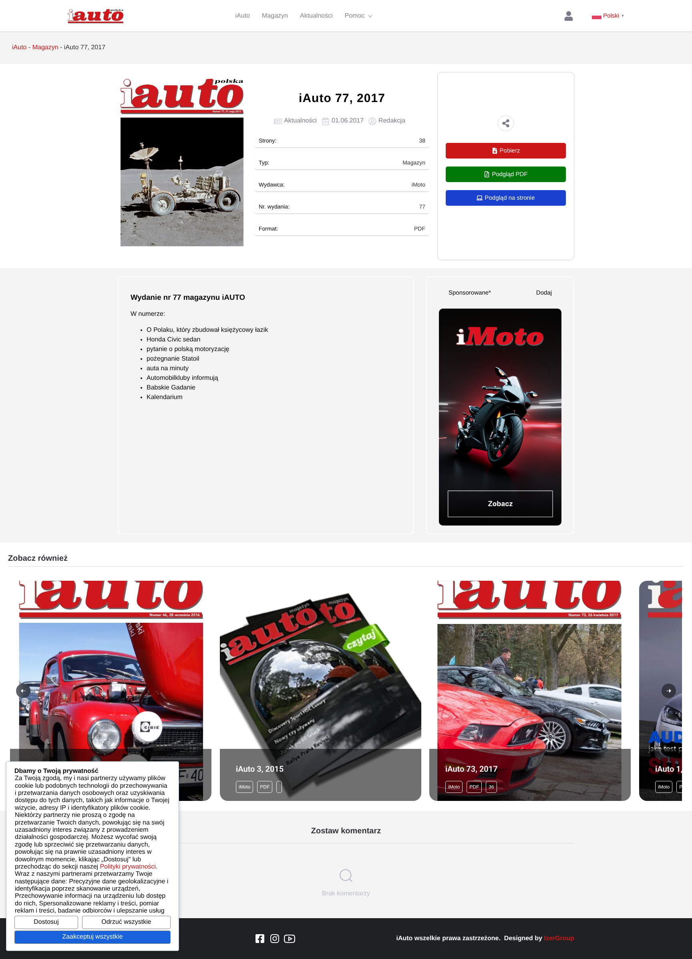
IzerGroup (559, 938)
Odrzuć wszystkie (126, 922)
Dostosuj (46, 922)
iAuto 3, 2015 (260, 769)
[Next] (669, 691)
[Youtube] (289, 938)
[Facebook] (259, 938)
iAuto (19, 47)
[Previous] (23, 691)
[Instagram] (274, 938)
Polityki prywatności (128, 866)
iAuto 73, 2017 (471, 769)
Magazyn (45, 47)
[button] (506, 123)
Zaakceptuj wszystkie (92, 936)
